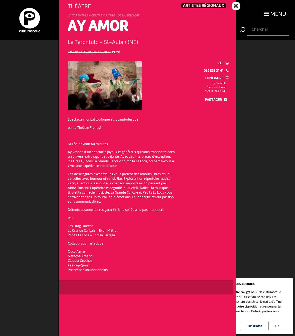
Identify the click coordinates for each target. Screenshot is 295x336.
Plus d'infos (254, 326)
